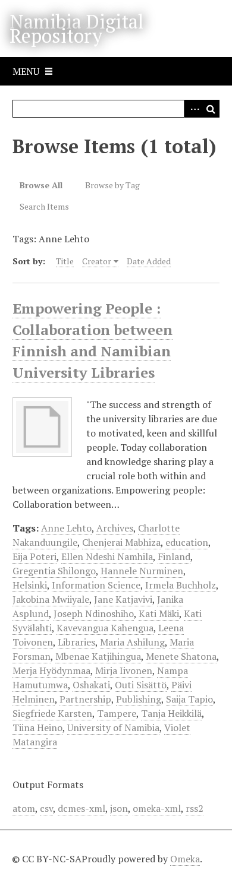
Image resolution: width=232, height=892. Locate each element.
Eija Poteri (34, 556)
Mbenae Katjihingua (98, 656)
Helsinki (29, 584)
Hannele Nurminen (142, 570)
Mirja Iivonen (123, 670)
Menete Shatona (181, 656)
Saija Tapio (189, 699)
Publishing (138, 699)
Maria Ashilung (132, 642)
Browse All (41, 185)
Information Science (96, 584)
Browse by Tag (112, 185)
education (186, 542)
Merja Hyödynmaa (51, 670)
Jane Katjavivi (123, 599)
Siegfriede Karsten (52, 713)
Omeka (185, 858)
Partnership (85, 699)
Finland (174, 556)
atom (23, 808)
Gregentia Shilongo (54, 570)
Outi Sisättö (141, 684)
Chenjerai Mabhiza (121, 542)
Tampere (116, 713)
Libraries (76, 642)
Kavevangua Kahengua (105, 627)
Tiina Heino (37, 727)
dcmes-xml (81, 808)
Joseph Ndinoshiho (94, 613)
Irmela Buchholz (180, 584)
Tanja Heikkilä (171, 713)
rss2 (194, 808)
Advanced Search (193, 109)
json (119, 808)
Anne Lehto (66, 527)
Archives (114, 527)
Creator (96, 261)
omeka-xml (157, 808)
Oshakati (91, 684)
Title (65, 261)
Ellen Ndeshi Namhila (107, 556)
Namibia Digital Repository (76, 28)
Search (211, 109)
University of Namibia (113, 727)
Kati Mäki (159, 613)
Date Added (149, 261)
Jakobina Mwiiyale (50, 599)
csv (46, 808)
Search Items (44, 206)
